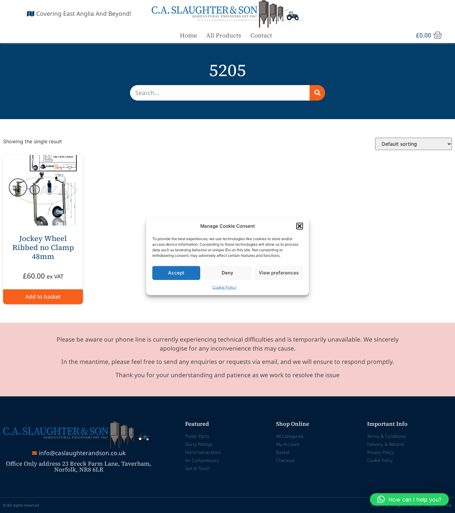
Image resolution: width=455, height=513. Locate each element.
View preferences (279, 273)
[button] (300, 226)
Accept (176, 273)
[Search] (317, 93)
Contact (261, 35)
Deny (227, 273)
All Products (223, 35)
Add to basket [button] (43, 296)
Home (188, 35)
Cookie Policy (224, 287)
